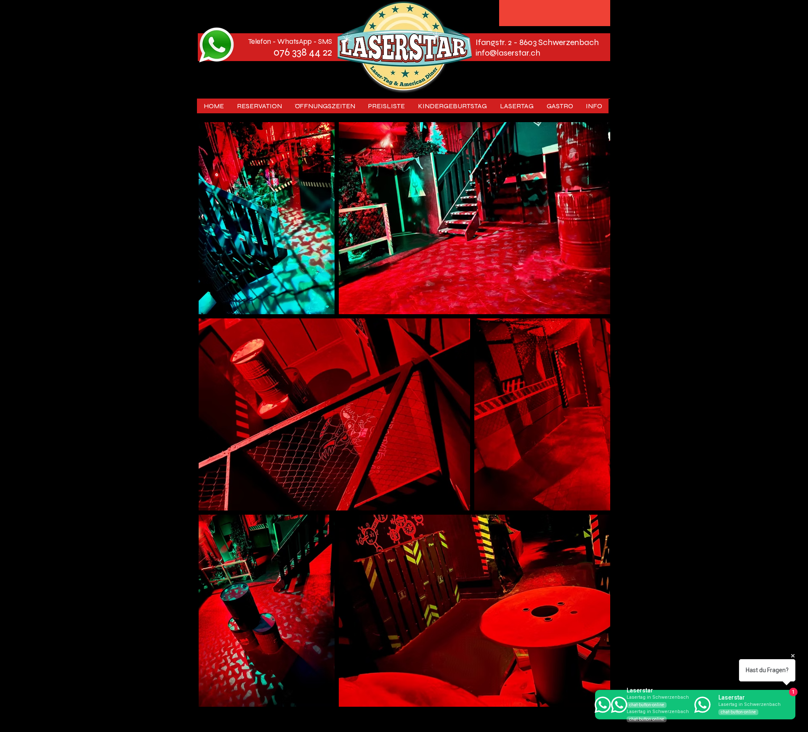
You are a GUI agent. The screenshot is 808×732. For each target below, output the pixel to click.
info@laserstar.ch (508, 53)
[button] (516, 106)
